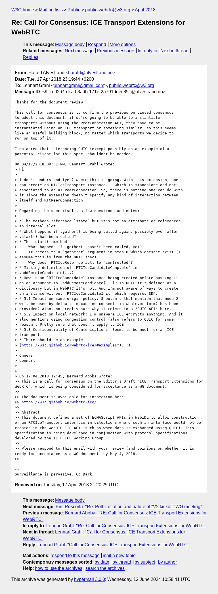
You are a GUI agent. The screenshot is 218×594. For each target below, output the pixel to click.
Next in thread (174, 50)
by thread (121, 562)
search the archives (105, 568)
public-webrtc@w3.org (107, 9)
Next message (79, 50)
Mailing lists (51, 9)
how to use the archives (58, 568)
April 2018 (145, 9)
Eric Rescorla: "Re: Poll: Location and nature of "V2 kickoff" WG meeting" (129, 506)
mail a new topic (119, 555)
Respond (97, 44)
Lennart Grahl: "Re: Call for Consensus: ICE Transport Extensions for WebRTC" (126, 525)
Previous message (115, 50)
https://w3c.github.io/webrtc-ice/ (59, 402)
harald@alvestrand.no (90, 72)
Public (74, 9)
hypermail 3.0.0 (89, 579)
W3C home (22, 9)
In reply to (147, 50)
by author (167, 562)
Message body (70, 44)
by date (102, 562)
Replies (30, 57)
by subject (145, 562)
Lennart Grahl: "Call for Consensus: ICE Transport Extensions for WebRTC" (113, 544)
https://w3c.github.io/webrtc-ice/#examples (69, 345)
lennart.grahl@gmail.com (79, 85)
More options (123, 44)
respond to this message (75, 555)
